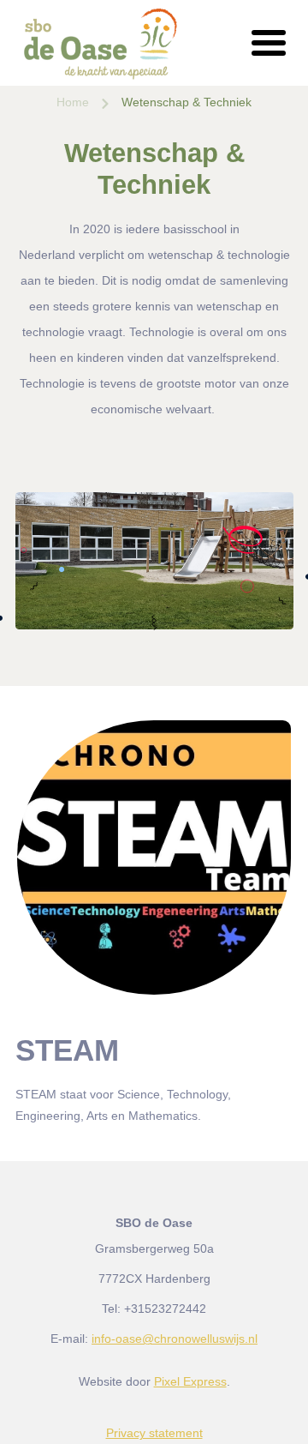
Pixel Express (190, 1381)
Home (72, 102)
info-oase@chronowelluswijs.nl (175, 1338)
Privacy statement (154, 1433)
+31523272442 (165, 1308)
